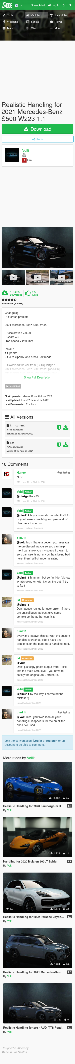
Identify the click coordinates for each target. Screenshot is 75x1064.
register (51, 740)
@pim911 (23, 515)
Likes (35, 295)
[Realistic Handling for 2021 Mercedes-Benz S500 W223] (37, 247)
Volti (25, 150)
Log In (37, 740)
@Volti (21, 542)
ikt (18, 600)
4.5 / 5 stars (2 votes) (12, 303)
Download (40, 128)
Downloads (16, 295)
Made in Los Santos (14, 1052)
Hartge (21, 472)
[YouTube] (24, 155)
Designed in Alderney (15, 1048)
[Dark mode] (64, 5)
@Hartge (23, 496)
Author (28, 491)
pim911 (22, 538)
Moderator (27, 600)
